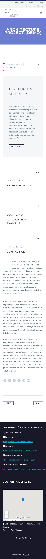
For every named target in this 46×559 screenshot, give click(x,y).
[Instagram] (38, 6)
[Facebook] (26, 6)
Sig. (37, 403)
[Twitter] (34, 6)
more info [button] (16, 146)
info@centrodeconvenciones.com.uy (29, 3)
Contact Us (16, 251)
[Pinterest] (14, 380)
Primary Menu (41, 13)
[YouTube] (42, 6)
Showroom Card (20, 185)
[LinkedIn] (30, 6)
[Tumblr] (19, 380)
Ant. (9, 403)
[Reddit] (28, 380)
